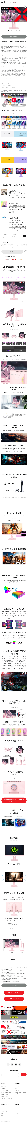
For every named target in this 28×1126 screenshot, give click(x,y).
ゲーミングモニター (5, 1090)
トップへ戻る (14, 985)
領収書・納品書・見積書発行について (20, 1093)
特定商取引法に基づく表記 (6, 1109)
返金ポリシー (3, 1113)
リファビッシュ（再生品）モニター (6, 1099)
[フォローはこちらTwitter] (19, 1064)
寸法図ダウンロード (14, 999)
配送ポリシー (3, 1115)
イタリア (17, 1109)
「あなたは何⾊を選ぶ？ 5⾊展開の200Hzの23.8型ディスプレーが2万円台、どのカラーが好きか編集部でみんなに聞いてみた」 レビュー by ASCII (17, 225)
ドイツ (16, 1113)
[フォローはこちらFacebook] (8, 1064)
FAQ (16, 1088)
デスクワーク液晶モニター (6, 1092)
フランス (17, 1106)
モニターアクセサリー (5, 1096)
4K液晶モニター (4, 1088)
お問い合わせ (17, 1086)
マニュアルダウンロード (14, 992)
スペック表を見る (14, 36)
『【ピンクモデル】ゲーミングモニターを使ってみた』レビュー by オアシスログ (18, 195)
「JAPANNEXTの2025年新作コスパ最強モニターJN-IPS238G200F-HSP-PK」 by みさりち (17, 208)
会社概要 (3, 1106)
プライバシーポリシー (5, 1111)
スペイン (17, 1111)
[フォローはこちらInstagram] (12, 1064)
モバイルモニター (4, 1094)
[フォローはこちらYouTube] (16, 1064)
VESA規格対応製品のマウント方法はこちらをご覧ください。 (14, 800)
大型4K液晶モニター (5, 1086)
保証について (17, 1090)
